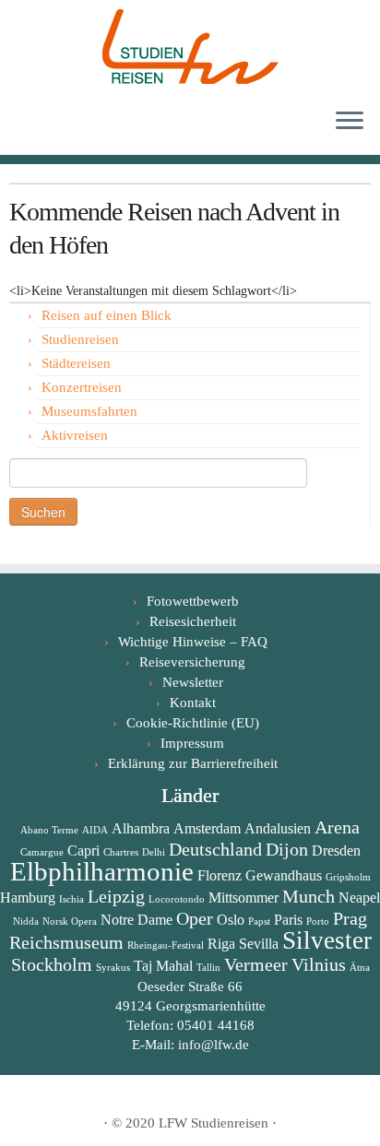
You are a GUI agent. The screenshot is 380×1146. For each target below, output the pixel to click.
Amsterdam (207, 828)
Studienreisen (80, 339)
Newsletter (192, 682)
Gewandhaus (283, 875)
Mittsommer (243, 897)
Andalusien (277, 828)
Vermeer (256, 964)
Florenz (219, 875)
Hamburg (27, 897)
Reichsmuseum (66, 942)
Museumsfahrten (89, 411)
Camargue (42, 852)
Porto (317, 921)
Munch (308, 896)
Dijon (287, 849)
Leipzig (116, 896)
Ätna (360, 968)
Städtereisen (76, 363)
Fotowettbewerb (193, 601)
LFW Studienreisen (213, 1123)
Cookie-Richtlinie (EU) (192, 722)
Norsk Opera (69, 921)
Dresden (336, 850)
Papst (259, 921)
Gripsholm (348, 877)
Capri (83, 850)
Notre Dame (136, 919)
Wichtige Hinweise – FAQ (192, 641)
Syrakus (113, 968)
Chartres (120, 852)
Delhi (153, 852)
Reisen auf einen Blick (107, 315)
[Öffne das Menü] (349, 122)
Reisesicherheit (192, 621)
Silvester (327, 940)
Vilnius (318, 964)
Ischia (71, 899)
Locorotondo (176, 899)
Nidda (26, 921)
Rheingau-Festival (165, 945)
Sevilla (259, 943)
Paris (288, 919)
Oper (194, 918)
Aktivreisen (75, 435)
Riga (221, 943)
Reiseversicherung (192, 662)
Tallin (208, 968)
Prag (350, 918)
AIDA (95, 830)
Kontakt (193, 702)
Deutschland (215, 849)
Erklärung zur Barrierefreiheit (193, 763)
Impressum (192, 743)
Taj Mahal (163, 966)
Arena (337, 827)
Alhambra (141, 828)
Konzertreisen (82, 387)
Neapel (359, 897)
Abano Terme (49, 830)
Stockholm (51, 964)
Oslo (230, 919)
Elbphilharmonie (102, 871)
